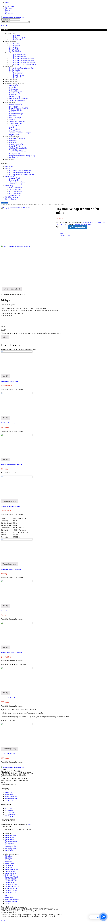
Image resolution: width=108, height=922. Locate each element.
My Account (9, 14)
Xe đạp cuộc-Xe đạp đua (17, 38)
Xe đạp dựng (9, 843)
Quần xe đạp (13, 89)
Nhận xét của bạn (7, 315)
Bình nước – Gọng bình (17, 138)
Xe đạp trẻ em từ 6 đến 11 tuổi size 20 (22, 62)
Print (61, 233)
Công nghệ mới (14, 178)
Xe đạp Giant (13, 47)
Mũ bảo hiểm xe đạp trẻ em (18, 98)
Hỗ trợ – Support (10, 199)
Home (7, 2)
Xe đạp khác (9, 66)
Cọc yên (12, 127)
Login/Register (10, 6)
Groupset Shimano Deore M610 (10, 506)
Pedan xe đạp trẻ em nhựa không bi (11, 464)
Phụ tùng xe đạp (10, 102)
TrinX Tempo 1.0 (11, 888)
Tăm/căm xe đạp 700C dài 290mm (11, 569)
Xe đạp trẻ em (9, 53)
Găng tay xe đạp (14, 93)
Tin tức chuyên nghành (17, 182)
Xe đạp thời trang (11, 79)
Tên (3, 327)
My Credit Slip (10, 812)
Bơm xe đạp (13, 140)
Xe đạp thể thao (10, 34)
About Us (8, 793)
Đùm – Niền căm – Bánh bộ (18, 108)
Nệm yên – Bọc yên (16, 144)
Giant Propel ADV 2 (12, 886)
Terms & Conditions (12, 796)
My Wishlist (9, 810)
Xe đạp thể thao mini (16, 72)
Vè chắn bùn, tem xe (16, 150)
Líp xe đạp (12, 116)
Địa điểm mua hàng (11, 197)
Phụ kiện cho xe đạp (12, 137)
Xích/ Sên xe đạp (15, 131)
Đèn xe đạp (13, 142)
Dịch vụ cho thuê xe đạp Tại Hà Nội (21, 174)
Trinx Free (8, 862)
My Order (8, 808)
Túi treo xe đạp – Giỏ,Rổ (17, 152)
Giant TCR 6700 (10, 892)
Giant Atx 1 (9, 865)
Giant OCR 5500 (11, 879)
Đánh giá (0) (15, 289)
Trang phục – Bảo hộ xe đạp (14, 83)
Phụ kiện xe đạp (10, 845)
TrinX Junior (9, 864)
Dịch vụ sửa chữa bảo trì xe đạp (20, 170)
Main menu (4, 203)
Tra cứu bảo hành (15, 189)
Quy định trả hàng (15, 193)
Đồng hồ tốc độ (14, 146)
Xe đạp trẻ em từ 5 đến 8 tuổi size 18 (21, 60)
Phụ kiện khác (14, 157)
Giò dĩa (11, 112)
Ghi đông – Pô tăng (15, 110)
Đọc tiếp (5, 376)
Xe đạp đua (9, 850)
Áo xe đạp (12, 87)
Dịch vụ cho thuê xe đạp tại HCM (20, 172)
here (29, 824)
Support (7, 10)
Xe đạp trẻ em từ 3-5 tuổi (17, 57)
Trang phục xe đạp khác (17, 100)
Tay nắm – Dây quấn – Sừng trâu (20, 133)
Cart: (4, 25)
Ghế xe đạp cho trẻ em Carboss (10, 698)
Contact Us (9, 800)
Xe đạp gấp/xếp (14, 70)
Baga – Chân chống (16, 104)
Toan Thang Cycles (15, 195)
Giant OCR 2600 (11, 890)
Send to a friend (65, 235)
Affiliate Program (11, 798)
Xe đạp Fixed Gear (15, 77)
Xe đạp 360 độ (10, 176)
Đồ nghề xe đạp (14, 154)
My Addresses (10, 814)
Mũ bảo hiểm (13, 85)
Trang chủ (4, 204)
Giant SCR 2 (9, 883)
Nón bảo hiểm (10, 871)
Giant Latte (9, 856)
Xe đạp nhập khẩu (11, 41)
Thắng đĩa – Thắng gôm (17, 121)
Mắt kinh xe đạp (14, 97)
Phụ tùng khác (14, 135)
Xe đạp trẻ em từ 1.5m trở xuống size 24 (22, 64)
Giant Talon (9, 867)
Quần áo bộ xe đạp (15, 91)
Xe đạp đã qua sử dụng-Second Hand (21, 68)
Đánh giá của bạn (7, 313)
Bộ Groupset (13, 106)
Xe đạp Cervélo (14, 43)
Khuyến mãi (9, 167)
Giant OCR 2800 (11, 885)
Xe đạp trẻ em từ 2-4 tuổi (17, 55)
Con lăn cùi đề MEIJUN (8, 754)
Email (3, 330)
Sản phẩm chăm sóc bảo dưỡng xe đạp (22, 156)
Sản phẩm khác (10, 159)
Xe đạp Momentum (11, 869)
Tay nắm (77, 224)
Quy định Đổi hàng (15, 191)
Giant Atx (8, 858)
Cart (6, 12)
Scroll (3, 920)
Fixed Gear (9, 860)
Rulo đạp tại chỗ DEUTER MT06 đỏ (11, 652)
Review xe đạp (14, 180)
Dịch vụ (7, 168)
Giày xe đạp (13, 95)
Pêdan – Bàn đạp (15, 117)
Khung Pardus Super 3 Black (9, 381)
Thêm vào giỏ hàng (77, 227)
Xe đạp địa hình (14, 36)
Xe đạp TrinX (14, 49)
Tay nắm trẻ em (86, 224)
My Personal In (10, 816)
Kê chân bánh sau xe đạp (8, 423)
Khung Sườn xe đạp (16, 114)
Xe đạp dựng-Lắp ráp (16, 76)
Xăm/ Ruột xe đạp (15, 123)
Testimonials (9, 794)
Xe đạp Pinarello (10, 873)
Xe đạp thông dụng (11, 81)
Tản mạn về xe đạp (15, 184)
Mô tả (6, 289)
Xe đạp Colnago (14, 45)
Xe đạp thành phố (15, 39)
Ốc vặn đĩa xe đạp (6, 611)
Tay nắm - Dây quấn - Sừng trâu (29, 204)
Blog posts (8, 8)
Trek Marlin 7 (9, 875)
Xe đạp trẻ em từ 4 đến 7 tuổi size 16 (21, 58)
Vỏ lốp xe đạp (14, 125)
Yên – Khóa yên (14, 129)
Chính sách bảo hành (16, 187)
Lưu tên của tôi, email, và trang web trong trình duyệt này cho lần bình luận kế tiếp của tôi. (33, 333)
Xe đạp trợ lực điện (15, 74)
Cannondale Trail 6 (11, 877)
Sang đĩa (12, 119)
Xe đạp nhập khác (15, 51)
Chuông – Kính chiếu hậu (18, 148)
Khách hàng (9, 186)
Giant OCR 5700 (11, 881)
